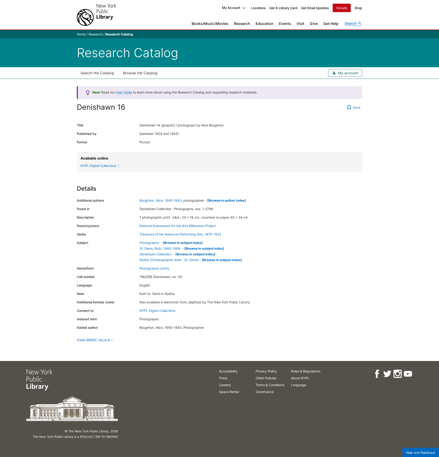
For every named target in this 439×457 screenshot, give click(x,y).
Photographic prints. (154, 268)
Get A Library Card (283, 8)
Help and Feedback (420, 452)
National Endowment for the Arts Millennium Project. (178, 226)
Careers (225, 385)
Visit (300, 23)
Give (314, 23)
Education (264, 23)
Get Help (330, 23)
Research (242, 23)
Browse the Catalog (140, 73)
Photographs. (149, 243)
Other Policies (266, 378)
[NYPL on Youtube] (407, 374)
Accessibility (228, 371)
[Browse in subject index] (183, 243)
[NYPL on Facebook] (376, 374)
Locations (258, 8)
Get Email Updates (315, 8)
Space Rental (229, 392)
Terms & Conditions (270, 385)
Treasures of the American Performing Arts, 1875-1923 (180, 234)
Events (285, 23)
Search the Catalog (97, 73)
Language (298, 385)
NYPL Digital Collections (157, 311)
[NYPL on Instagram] (397, 374)
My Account (231, 8)
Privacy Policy (266, 371)
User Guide (124, 92)
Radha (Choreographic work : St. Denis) (169, 260)
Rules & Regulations (305, 371)
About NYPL (300, 378)
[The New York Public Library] (96, 15)
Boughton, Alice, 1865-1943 (160, 200)
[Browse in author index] (226, 200)
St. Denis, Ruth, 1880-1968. (160, 248)
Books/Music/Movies (210, 23)
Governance (265, 392)
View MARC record (93, 340)
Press (223, 378)
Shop (358, 8)
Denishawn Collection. (155, 254)
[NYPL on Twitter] (387, 374)
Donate (341, 8)
